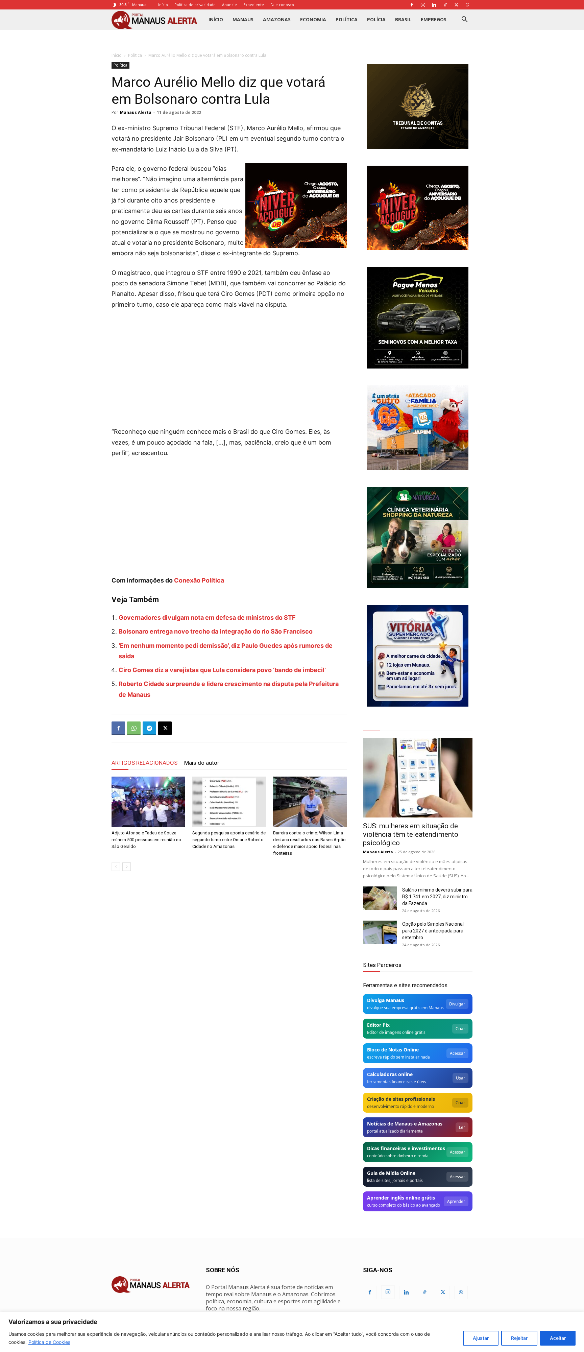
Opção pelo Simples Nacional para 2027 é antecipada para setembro (433, 930)
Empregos (433, 19)
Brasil (403, 19)
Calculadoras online (390, 1074)
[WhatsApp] (467, 4)
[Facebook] (412, 4)
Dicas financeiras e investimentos (406, 1148)
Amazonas (277, 19)
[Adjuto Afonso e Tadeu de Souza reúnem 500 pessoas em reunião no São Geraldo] (148, 802)
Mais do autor (201, 762)
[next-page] (126, 866)
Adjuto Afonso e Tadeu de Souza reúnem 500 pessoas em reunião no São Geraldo (146, 839)
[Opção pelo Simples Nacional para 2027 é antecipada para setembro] (380, 932)
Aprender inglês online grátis (401, 1197)
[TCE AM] (417, 106)
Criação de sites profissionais (401, 1099)
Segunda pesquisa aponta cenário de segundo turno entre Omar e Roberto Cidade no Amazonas (229, 839)
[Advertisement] (229, 365)
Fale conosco (282, 4)
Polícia (376, 19)
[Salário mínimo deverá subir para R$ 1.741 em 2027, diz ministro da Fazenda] (380, 898)
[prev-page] (116, 866)
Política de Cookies (49, 1342)
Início (163, 4)
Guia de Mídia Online (391, 1173)
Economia (313, 19)
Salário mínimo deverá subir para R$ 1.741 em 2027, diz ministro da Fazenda (437, 896)
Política (347, 19)
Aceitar (558, 1338)
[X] (456, 4)
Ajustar (481, 1338)
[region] (292, 1332)
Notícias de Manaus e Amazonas (404, 1123)
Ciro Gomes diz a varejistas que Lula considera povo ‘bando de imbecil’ (222, 669)
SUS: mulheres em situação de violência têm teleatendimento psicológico (410, 834)
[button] (464, 20)
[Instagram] (423, 4)
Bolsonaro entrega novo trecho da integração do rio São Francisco (216, 631)
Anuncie (229, 4)
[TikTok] (445, 4)
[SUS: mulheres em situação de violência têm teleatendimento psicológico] (417, 777)
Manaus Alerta (135, 112)
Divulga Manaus (385, 1000)
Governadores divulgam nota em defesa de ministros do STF (207, 617)
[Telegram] (149, 728)
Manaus (243, 19)
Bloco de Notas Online (393, 1049)
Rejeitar (519, 1338)
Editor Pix (378, 1025)
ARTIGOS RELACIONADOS (144, 762)
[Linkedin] (434, 4)
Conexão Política (199, 580)
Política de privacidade (195, 4)
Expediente (253, 4)
